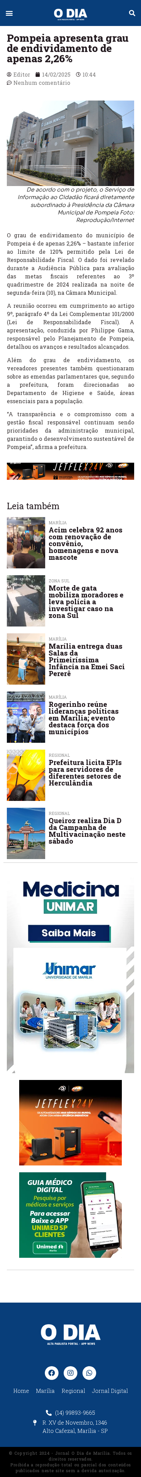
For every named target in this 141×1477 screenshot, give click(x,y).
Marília (58, 522)
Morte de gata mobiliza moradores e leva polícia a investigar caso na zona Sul (86, 601)
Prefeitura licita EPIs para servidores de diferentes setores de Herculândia (85, 772)
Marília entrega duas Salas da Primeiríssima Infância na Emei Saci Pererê (87, 660)
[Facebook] (52, 1373)
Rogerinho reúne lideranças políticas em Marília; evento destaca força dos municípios (84, 718)
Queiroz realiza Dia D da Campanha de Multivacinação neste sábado (87, 830)
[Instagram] (70, 1373)
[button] (9, 13)
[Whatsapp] (89, 1373)
